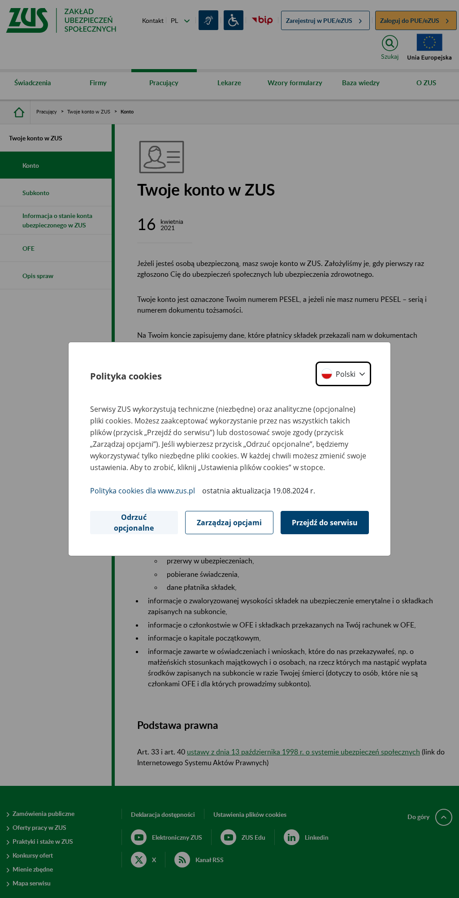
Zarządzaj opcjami (229, 522)
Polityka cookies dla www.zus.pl (142, 491)
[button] (343, 374)
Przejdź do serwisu (325, 522)
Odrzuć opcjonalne (134, 522)
